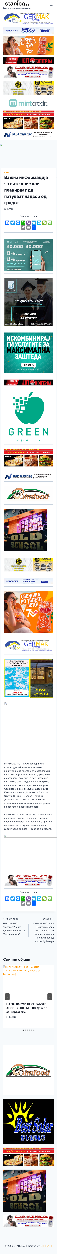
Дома (7, 172)
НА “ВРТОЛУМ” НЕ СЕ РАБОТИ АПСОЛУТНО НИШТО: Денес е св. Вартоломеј (26, 1008)
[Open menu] (51, 5)
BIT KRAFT (46, 1246)
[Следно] (49, 996)
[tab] (23, 1030)
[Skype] (39, 223)
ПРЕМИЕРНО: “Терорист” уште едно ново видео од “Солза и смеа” (14, 926)
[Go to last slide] (7, 996)
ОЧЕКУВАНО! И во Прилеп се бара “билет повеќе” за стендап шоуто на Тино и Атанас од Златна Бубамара (43, 930)
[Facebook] (7, 223)
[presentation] (28, 982)
